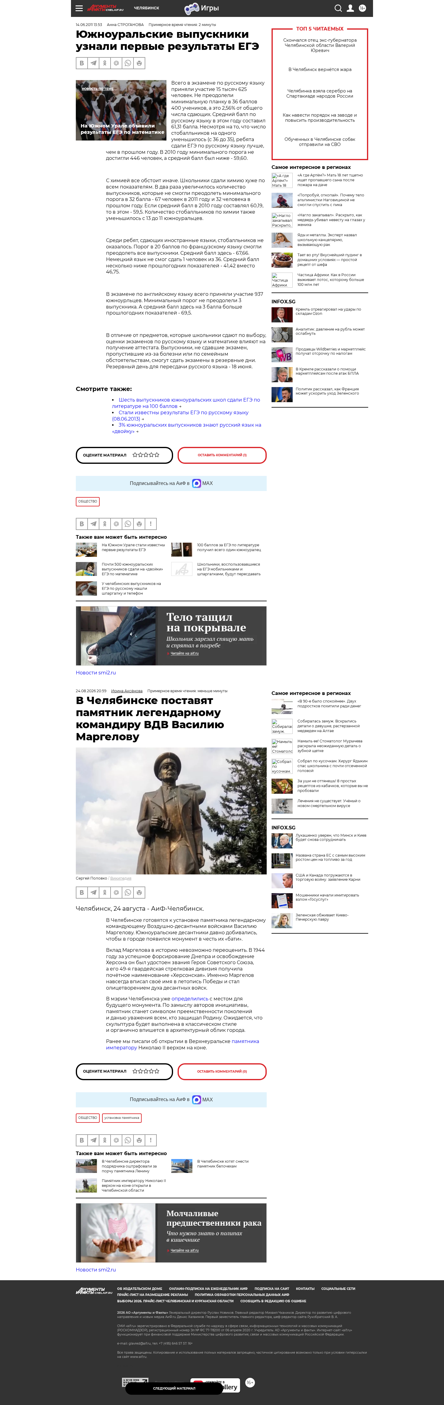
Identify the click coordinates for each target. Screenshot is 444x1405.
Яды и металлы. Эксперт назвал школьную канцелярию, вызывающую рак (327, 240)
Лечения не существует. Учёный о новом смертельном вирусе (329, 803)
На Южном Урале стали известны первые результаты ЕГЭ (133, 547)
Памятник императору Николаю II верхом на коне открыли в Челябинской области (134, 1185)
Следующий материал (174, 1388)
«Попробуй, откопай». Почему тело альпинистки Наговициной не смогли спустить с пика (331, 200)
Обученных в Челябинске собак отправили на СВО (320, 142)
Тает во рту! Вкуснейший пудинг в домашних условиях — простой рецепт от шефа (330, 260)
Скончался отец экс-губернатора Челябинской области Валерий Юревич (320, 45)
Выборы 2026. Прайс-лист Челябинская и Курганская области (175, 1301)
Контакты (305, 1289)
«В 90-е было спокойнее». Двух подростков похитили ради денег (329, 703)
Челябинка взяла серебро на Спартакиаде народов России (319, 94)
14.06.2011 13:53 (89, 24)
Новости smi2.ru (96, 673)
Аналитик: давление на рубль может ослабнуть (330, 331)
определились (191, 999)
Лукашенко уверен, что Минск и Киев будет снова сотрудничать (331, 837)
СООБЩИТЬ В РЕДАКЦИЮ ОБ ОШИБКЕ (273, 1301)
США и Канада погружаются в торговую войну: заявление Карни (328, 877)
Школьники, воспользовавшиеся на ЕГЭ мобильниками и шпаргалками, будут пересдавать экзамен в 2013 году (216, 571)
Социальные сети (338, 1289)
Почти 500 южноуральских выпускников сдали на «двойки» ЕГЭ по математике (132, 569)
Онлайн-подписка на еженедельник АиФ (208, 1289)
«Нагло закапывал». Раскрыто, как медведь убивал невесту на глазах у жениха (331, 220)
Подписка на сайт (272, 1289)
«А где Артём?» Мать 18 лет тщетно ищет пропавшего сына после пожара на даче (330, 180)
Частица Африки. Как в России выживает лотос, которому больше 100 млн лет (331, 280)
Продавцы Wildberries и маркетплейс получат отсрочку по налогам (331, 351)
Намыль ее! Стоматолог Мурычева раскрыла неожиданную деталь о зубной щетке (330, 746)
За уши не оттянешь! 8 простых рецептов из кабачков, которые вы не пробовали (333, 786)
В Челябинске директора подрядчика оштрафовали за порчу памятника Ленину (129, 1166)
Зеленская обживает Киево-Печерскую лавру (322, 917)
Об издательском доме (139, 1289)
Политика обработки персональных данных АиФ (242, 1295)
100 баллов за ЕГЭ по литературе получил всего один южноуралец (229, 547)
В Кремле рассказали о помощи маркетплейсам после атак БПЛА (327, 371)
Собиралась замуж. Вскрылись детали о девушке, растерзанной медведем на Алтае (329, 726)
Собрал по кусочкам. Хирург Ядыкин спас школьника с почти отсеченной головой (333, 766)
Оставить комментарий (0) (222, 1072)
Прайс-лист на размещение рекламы (152, 1295)
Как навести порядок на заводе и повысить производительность (320, 118)
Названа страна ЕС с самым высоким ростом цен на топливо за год (330, 857)
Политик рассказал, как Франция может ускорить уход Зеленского (327, 391)
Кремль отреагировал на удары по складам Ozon (328, 311)
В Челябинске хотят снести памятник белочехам (223, 1163)
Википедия (120, 878)
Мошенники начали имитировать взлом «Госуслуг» (327, 897)
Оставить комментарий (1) (222, 455)
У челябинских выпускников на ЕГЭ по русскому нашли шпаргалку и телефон (131, 588)
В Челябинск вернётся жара (320, 69)
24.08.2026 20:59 (91, 691)
